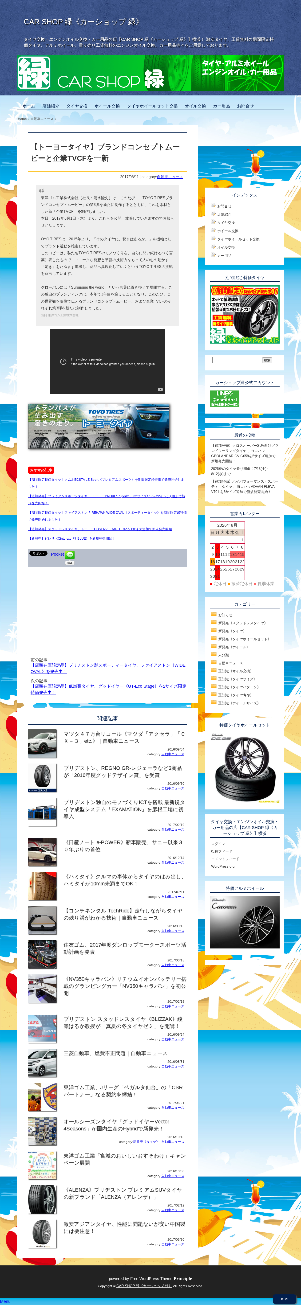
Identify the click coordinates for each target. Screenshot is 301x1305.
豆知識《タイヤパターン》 (239, 687)
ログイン (218, 844)
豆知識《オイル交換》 (235, 671)
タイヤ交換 (76, 106)
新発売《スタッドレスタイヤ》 (243, 623)
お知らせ (225, 615)
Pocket (57, 554)
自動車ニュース (170, 177)
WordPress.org (222, 866)
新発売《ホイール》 (234, 647)
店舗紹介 (50, 106)
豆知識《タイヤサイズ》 (237, 679)
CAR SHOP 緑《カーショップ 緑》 (83, 21)
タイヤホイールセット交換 (152, 106)
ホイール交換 (107, 106)
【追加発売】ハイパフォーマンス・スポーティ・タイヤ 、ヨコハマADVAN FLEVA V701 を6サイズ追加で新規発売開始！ (244, 486)
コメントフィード (225, 859)
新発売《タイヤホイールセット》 (244, 639)
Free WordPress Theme (161, 1278)
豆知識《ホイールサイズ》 (239, 703)
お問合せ (245, 106)
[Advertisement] (67, 605)
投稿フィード (221, 851)
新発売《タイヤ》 (146, 1142)
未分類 (223, 655)
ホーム (29, 106)
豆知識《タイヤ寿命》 (235, 695)
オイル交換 (195, 106)
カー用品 (221, 106)
